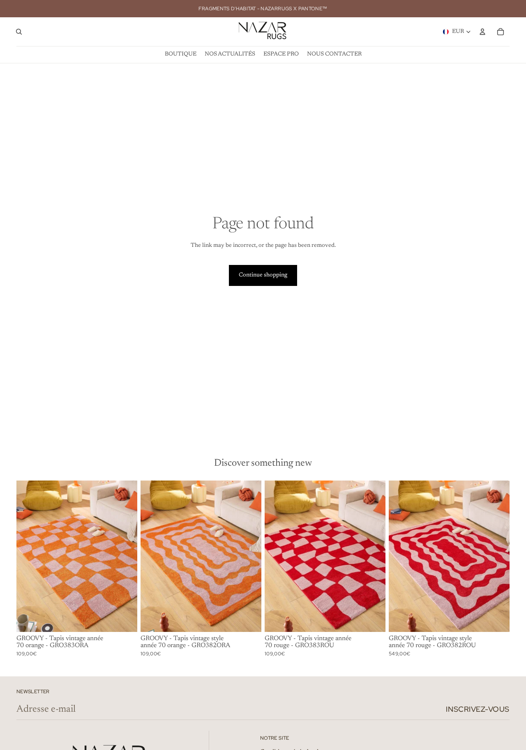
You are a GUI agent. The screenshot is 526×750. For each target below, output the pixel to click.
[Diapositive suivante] (125, 556)
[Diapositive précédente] (28, 556)
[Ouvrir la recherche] (19, 32)
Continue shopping (263, 275)
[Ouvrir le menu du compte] (482, 32)
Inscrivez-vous (478, 709)
